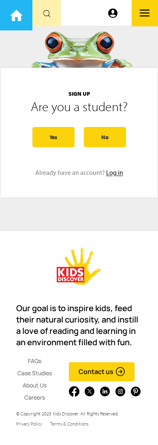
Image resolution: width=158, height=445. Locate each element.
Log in (114, 172)
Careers (34, 397)
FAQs (34, 361)
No (105, 137)
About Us (35, 385)
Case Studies (34, 373)
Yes (53, 137)
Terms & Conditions (69, 424)
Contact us (96, 371)
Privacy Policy (29, 424)
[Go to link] (16, 15)
